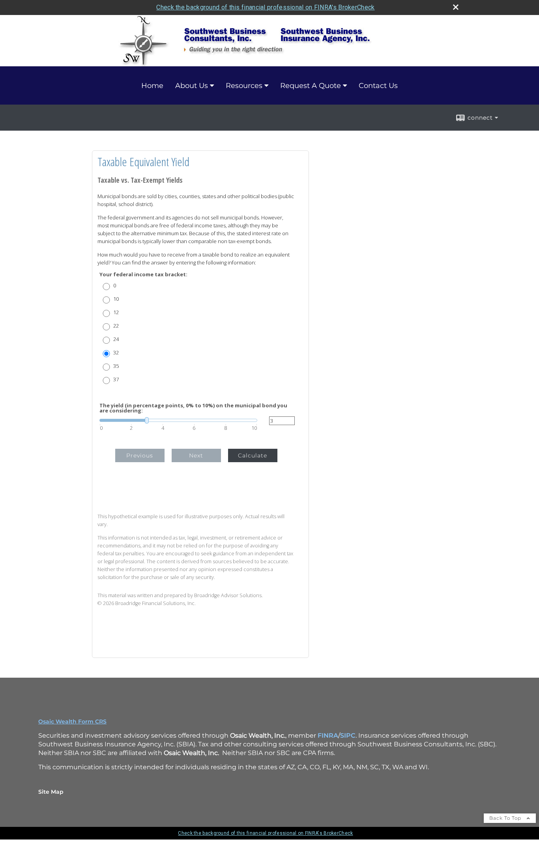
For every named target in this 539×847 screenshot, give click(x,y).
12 (116, 312)
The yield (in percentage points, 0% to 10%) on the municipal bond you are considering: (193, 408)
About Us (191, 85)
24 (116, 339)
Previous (139, 455)
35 (116, 366)
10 (116, 299)
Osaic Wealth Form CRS (72, 721)
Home (152, 85)
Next (196, 455)
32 (116, 352)
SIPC (348, 735)
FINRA (328, 735)
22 (116, 325)
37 (116, 379)
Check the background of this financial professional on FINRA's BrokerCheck (265, 7)
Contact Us (378, 85)
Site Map (51, 791)
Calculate (252, 455)
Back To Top (506, 818)
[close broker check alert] (456, 7)
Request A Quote (310, 85)
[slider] (178, 420)
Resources (244, 85)
